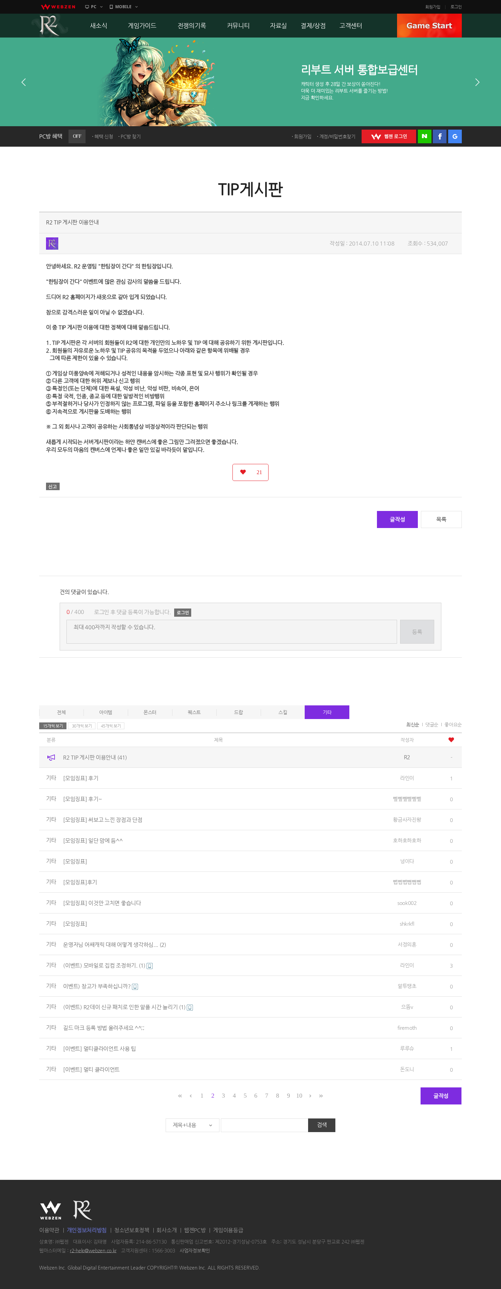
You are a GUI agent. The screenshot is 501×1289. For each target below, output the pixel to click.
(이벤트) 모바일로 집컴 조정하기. (104, 965)
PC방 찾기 (130, 136)
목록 (441, 519)
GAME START (429, 26)
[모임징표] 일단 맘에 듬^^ (92, 840)
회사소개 (166, 1230)
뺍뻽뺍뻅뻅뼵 (407, 882)
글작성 (397, 519)
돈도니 (407, 1069)
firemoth (407, 1027)
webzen (58, 7)
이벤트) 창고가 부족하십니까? (97, 986)
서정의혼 (407, 944)
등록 (417, 632)
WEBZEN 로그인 (389, 136)
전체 (61, 712)
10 (299, 1095)
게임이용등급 (228, 1230)
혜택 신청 (103, 136)
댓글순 (431, 724)
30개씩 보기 (82, 725)
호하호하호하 (407, 840)
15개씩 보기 (53, 725)
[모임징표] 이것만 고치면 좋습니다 (102, 903)
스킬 (282, 712)
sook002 (407, 903)
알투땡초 (407, 986)
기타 (327, 712)
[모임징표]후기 (80, 882)
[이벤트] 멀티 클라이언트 (91, 1069)
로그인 (456, 6)
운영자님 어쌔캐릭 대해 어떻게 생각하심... (114, 944)
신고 (53, 486)
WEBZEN (50, 1210)
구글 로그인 (455, 136)
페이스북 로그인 (439, 136)
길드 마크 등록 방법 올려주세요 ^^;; (103, 1028)
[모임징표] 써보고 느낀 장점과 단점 (102, 820)
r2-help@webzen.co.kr (93, 1250)
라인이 (407, 778)
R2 (49, 26)
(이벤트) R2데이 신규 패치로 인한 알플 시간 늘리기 (124, 1007)
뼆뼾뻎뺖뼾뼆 (407, 799)
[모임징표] (75, 861)
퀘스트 (194, 712)
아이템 (105, 712)
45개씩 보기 (111, 725)
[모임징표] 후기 (80, 778)
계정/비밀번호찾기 (337, 136)
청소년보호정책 (131, 1230)
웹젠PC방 (195, 1230)
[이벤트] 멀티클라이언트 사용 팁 (99, 1048)
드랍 (238, 712)
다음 (477, 82)
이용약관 (49, 1230)
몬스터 (149, 712)
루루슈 (407, 1048)
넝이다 (407, 861)
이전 (23, 82)
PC (93, 7)
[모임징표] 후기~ (82, 799)
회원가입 (432, 6)
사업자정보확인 (195, 1250)
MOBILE (123, 7)
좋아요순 (453, 724)
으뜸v (407, 1007)
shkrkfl (407, 923)
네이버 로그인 (424, 136)
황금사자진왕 (407, 819)
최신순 (412, 724)
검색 (322, 1125)
